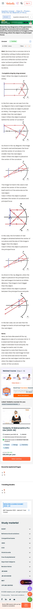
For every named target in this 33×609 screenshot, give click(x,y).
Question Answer (8, 11)
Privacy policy (5, 595)
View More (15, 383)
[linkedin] (6, 599)
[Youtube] (14, 599)
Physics (27, 11)
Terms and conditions (17, 595)
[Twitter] (10, 599)
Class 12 (19, 11)
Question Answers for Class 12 (22, 17)
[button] (6, 378)
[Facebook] (1, 599)
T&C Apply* (29, 392)
